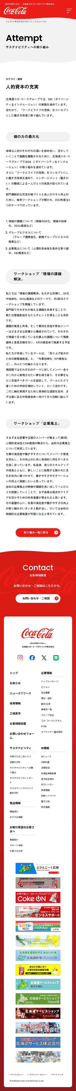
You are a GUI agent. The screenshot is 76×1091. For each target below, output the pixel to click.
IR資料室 (45, 762)
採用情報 (15, 703)
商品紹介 (14, 811)
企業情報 (46, 673)
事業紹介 (14, 839)
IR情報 (45, 748)
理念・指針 (46, 698)
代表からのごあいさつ (20, 756)
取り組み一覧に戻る (36, 532)
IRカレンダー (47, 784)
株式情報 (45, 806)
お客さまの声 (16, 850)
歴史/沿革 (45, 703)
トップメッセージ (49, 681)
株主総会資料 (47, 778)
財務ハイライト (48, 795)
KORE (44, 726)
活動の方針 (15, 762)
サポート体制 (16, 845)
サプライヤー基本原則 (52, 731)
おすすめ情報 (16, 817)
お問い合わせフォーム (22, 736)
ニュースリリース (20, 693)
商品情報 (15, 803)
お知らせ (15, 683)
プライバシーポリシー (38, 1074)
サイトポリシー (17, 1074)
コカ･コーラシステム (51, 720)
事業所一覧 (46, 709)
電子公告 (45, 801)
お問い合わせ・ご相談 (36, 598)
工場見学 (15, 713)
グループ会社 (47, 714)
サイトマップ (57, 1074)
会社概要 (45, 692)
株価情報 (45, 790)
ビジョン (45, 686)
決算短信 (45, 767)
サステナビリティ (22, 21)
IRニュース (46, 756)
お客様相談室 (18, 723)
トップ (9, 21)
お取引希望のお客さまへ (22, 829)
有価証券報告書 (48, 773)
